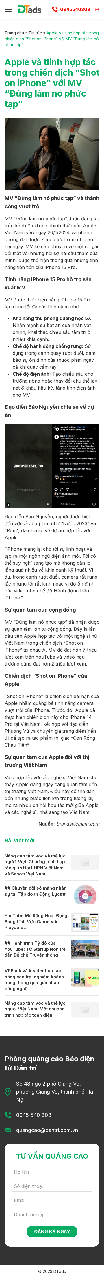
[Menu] (8, 9)
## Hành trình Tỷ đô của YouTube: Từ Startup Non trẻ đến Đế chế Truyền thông (35, 949)
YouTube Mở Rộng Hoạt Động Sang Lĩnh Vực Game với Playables (36, 921)
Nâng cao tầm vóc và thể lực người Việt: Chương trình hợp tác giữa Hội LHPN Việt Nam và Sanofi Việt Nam (35, 865)
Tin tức (35, 32)
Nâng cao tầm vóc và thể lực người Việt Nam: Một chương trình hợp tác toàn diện (35, 1009)
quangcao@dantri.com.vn (47, 1130)
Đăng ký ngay (52, 1232)
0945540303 (75, 9)
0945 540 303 (33, 1115)
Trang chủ (14, 32)
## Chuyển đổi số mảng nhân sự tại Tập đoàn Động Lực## (35, 891)
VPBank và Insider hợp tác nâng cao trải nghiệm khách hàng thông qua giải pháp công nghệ (34, 979)
